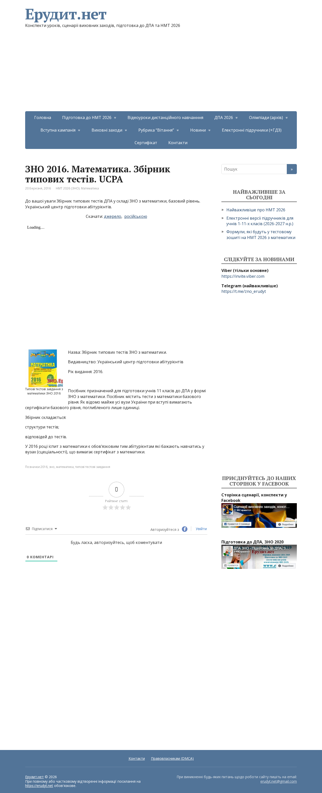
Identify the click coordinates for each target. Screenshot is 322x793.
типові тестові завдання (92, 467)
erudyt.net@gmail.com (278, 781)
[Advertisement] (161, 73)
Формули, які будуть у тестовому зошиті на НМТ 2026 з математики (260, 234)
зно (52, 467)
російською (135, 216)
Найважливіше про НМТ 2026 (255, 210)
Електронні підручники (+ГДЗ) (251, 130)
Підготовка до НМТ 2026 (86, 117)
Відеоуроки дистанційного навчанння (165, 117)
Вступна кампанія (58, 130)
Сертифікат (146, 142)
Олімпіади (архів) (266, 117)
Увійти (201, 528)
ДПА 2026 (223, 117)
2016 (44, 467)
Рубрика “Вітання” (156, 130)
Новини (198, 130)
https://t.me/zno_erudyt (243, 291)
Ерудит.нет (65, 14)
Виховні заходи (107, 130)
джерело (112, 216)
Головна (42, 117)
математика (65, 467)
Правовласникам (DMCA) (172, 758)
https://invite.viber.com (242, 276)
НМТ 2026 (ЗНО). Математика (77, 188)
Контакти (177, 142)
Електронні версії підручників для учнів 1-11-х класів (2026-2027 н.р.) (259, 220)
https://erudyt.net (39, 785)
